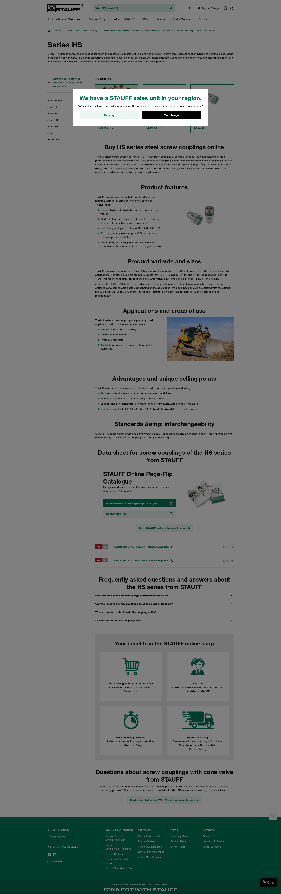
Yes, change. (171, 115)
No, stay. (109, 115)
